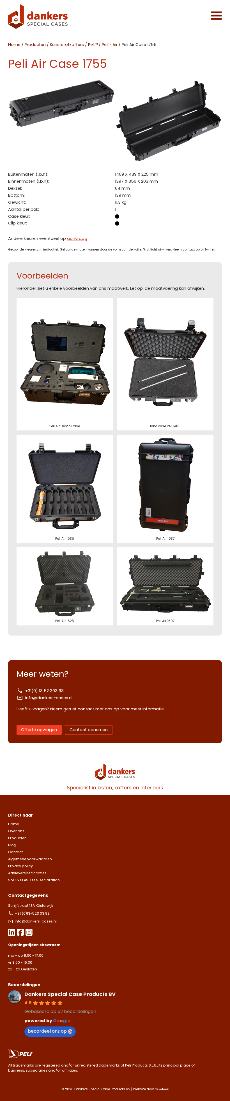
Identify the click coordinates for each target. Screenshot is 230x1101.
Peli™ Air (110, 44)
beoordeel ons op (47, 1031)
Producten (35, 44)
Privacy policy (20, 866)
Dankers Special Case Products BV (70, 994)
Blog (12, 845)
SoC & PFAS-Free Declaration (34, 880)
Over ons (16, 831)
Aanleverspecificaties (27, 873)
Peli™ (93, 44)
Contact (15, 852)
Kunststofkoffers (67, 44)
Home (14, 44)
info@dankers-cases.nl (48, 698)
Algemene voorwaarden (30, 859)
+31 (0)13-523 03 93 (32, 913)
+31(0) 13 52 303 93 (44, 691)
